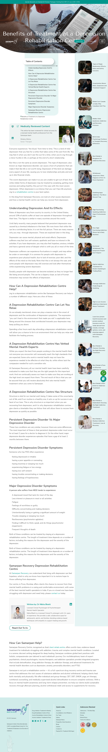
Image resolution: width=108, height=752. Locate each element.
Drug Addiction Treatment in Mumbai (41, 710)
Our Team (58, 715)
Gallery (58, 717)
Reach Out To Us (20, 628)
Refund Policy (83, 717)
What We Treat (41, 41)
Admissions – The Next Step (87, 710)
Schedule (82, 713)
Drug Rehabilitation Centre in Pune (41, 713)
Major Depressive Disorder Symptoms (41, 107)
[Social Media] (103, 379)
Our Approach (51, 41)
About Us (32, 41)
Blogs (57, 724)
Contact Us (59, 729)
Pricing (82, 715)
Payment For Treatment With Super (65, 731)
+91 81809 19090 (92, 41)
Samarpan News (60, 720)
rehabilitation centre (24, 192)
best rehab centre (57, 647)
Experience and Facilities (64, 41)
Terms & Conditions (85, 720)
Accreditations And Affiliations (64, 713)
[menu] (102, 41)
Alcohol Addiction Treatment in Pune (41, 717)
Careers (58, 726)
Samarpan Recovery (20, 573)
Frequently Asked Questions (63, 722)
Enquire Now (79, 41)
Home (24, 41)
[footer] (82, 724)
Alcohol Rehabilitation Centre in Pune (41, 715)
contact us (55, 593)
